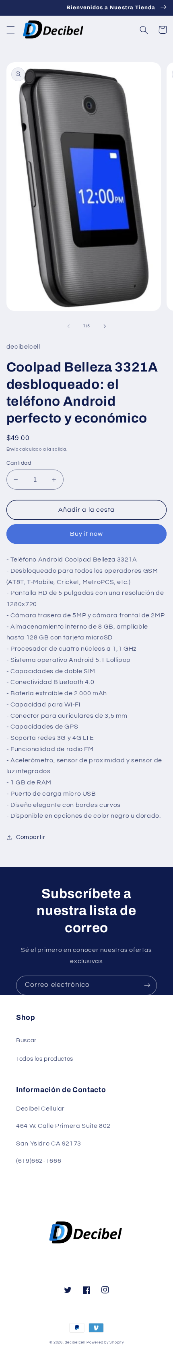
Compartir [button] (30, 837)
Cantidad (18, 463)
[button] (10, 29)
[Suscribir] (147, 985)
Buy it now (86, 534)
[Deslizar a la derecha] (104, 326)
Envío (12, 449)
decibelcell (75, 1342)
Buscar (26, 1040)
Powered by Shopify (105, 1342)
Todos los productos (44, 1059)
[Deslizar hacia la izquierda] (68, 326)
